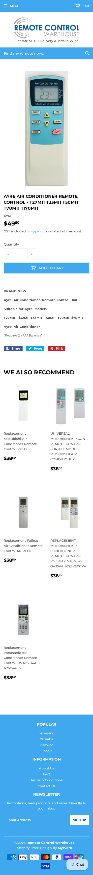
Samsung (47, 733)
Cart (85, 6)
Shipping (35, 231)
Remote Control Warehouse (50, 843)
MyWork (65, 848)
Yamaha (46, 739)
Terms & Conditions (47, 780)
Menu (14, 6)
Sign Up (79, 820)
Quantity (11, 244)
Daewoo (46, 745)
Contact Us (47, 786)
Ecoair (46, 751)
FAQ (46, 774)
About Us (46, 768)
